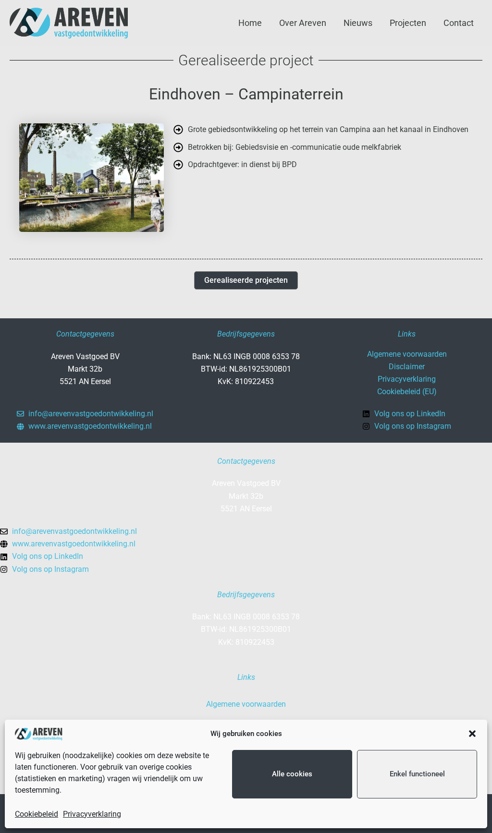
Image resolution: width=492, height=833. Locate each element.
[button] (472, 733)
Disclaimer (407, 366)
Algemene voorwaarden (407, 354)
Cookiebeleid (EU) (407, 391)
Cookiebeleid (36, 814)
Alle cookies (292, 774)
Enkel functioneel (417, 774)
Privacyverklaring (92, 814)
